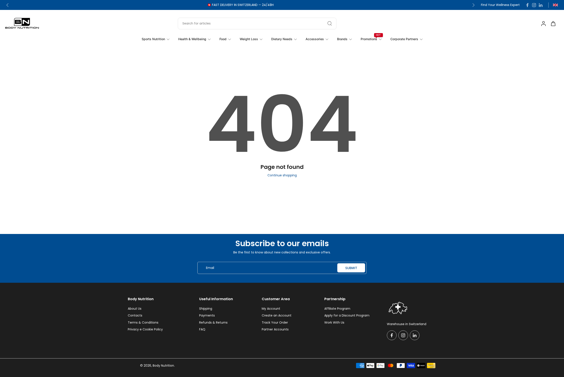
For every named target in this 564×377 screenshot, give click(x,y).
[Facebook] (527, 5)
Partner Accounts (275, 329)
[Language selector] (555, 5)
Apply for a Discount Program (346, 315)
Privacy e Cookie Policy (145, 329)
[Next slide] (473, 5)
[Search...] (330, 23)
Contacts (135, 315)
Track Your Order (275, 322)
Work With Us (334, 322)
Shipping (205, 309)
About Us (134, 309)
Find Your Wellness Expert (500, 5)
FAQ (202, 329)
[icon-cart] (553, 23)
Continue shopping (282, 175)
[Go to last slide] (7, 5)
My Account (271, 309)
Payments (207, 315)
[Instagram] (534, 5)
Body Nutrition (163, 365)
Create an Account (276, 315)
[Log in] (543, 23)
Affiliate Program (337, 309)
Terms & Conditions (143, 322)
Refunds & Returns (213, 322)
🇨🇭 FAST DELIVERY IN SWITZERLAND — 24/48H (240, 5)
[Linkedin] (540, 5)
